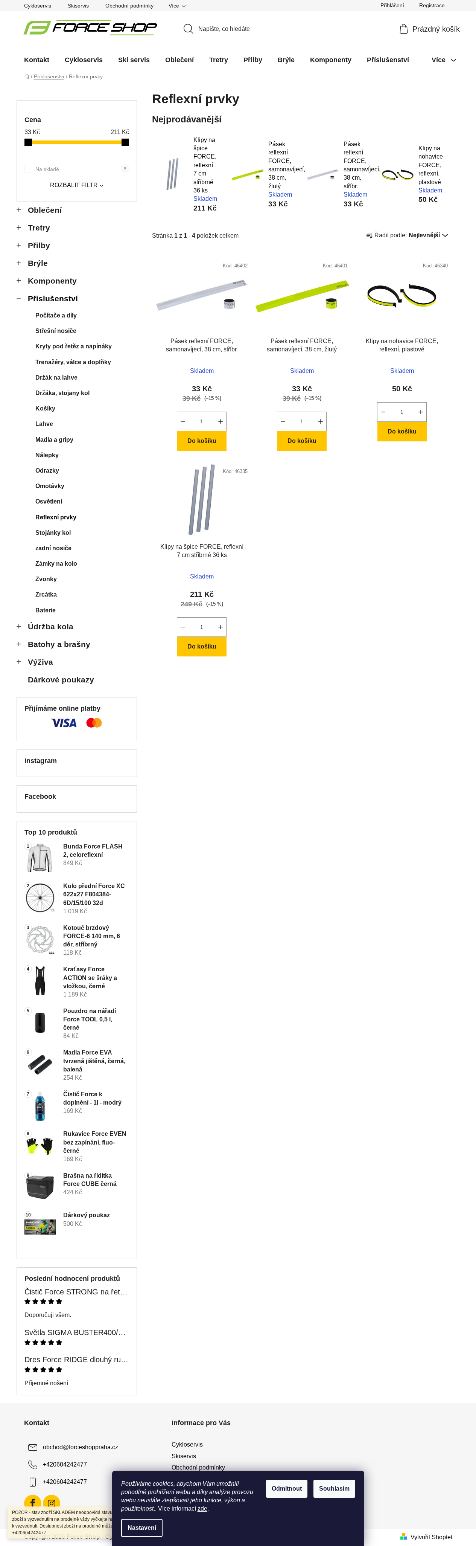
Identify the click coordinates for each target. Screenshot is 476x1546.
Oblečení (45, 210)
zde (202, 1508)
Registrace (432, 5)
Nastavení (142, 1528)
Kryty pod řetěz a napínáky (73, 346)
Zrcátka (46, 594)
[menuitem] (37, 60)
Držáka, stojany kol (62, 393)
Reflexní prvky (55, 517)
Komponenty (52, 280)
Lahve (44, 424)
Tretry (39, 227)
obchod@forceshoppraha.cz (80, 1447)
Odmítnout (287, 1488)
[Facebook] (32, 1503)
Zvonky (46, 579)
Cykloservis (37, 6)
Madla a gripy (54, 439)
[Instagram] (51, 1503)
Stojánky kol (53, 533)
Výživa (40, 662)
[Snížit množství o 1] (183, 421)
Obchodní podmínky (129, 6)
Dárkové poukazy (61, 679)
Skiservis (78, 6)
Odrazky (47, 470)
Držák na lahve (56, 377)
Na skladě (80, 169)
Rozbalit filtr (74, 185)
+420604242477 (65, 1465)
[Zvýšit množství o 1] (220, 421)
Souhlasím (334, 1488)
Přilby (39, 245)
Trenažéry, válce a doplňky (73, 362)
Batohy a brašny (59, 644)
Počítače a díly (56, 315)
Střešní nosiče (55, 331)
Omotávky (49, 486)
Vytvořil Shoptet (431, 1537)
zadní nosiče (53, 548)
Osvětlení (48, 501)
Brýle (38, 263)
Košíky (45, 408)
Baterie (45, 610)
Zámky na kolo (56, 563)
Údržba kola (50, 626)
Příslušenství (53, 298)
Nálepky (47, 455)
